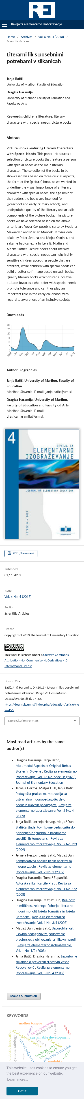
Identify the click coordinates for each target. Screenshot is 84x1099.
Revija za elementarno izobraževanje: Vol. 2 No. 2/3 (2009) (46, 844)
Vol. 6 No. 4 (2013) (51, 37)
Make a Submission (23, 996)
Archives (26, 37)
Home (11, 37)
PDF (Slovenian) (23, 553)
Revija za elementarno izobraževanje (36, 24)
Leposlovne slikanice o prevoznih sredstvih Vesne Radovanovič (46, 962)
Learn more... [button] (17, 1079)
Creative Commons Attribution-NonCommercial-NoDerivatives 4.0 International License (36, 660)
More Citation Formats (23, 721)
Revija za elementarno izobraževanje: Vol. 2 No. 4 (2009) (45, 810)
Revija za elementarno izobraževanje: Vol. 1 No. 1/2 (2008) (46, 889)
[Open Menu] (4, 24)
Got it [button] (22, 1091)
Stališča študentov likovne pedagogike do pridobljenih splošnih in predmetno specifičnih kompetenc (45, 833)
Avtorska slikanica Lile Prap (36, 883)
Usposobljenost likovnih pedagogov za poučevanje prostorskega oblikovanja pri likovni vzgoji (46, 934)
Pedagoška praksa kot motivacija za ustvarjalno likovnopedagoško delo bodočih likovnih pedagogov (41, 799)
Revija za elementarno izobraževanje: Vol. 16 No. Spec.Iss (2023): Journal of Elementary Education (46, 777)
